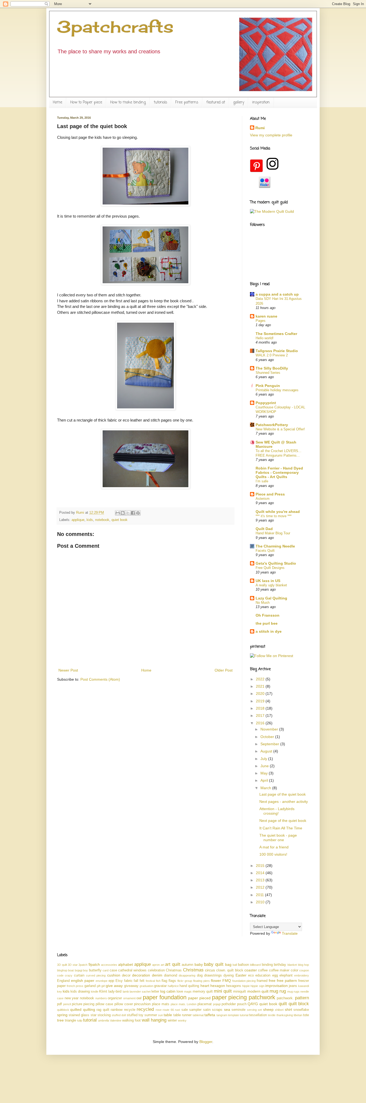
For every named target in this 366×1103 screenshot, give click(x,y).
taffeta (209, 1015)
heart (204, 985)
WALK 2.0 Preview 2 (272, 355)
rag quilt (102, 1010)
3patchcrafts (115, 26)
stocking (104, 1015)
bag (228, 964)
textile (271, 1015)
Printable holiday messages (277, 390)
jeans (293, 986)
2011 (260, 895)
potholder (229, 1004)
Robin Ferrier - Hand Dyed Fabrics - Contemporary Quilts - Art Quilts (279, 472)
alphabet (125, 964)
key (59, 991)
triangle (70, 1020)
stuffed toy (135, 1015)
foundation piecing (244, 980)
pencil (67, 1004)
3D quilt (62, 964)
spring (62, 1015)
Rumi (260, 128)
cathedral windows (132, 970)
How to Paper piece (86, 102)
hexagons (233, 986)
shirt (288, 1009)
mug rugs (293, 991)
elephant (286, 975)
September (270, 744)
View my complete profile (271, 135)
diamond (170, 975)
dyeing (228, 975)
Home (57, 102)
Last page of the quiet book (282, 794)
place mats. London (184, 1004)
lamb (126, 991)
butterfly (95, 970)
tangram (221, 1015)
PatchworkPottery (272, 425)
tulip (79, 1020)
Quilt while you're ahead (278, 511)
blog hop (303, 964)
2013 (261, 880)
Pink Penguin (268, 385)
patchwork (262, 997)
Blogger (205, 1041)
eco (251, 975)
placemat (204, 1004)
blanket (292, 964)
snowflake (301, 1010)
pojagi (217, 1004)
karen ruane (266, 316)
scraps (217, 1010)
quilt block (299, 1003)
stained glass (79, 1015)
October (267, 737)
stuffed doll (119, 1015)
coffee (263, 970)
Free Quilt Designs (270, 568)
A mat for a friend (274, 847)
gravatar (160, 986)
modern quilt (257, 991)
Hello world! (265, 338)
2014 (261, 873)
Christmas (193, 969)
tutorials (160, 102)
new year (72, 998)
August (266, 751)
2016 (261, 723)
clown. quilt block (229, 970)
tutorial (90, 1020)
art (162, 964)
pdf (59, 1004)
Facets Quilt (265, 551)
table (168, 1015)
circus (210, 970)
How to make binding (128, 102)
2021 (261, 686)
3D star (73, 964)
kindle (94, 991)
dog (200, 975)
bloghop (62, 970)
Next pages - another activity (283, 801)
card (106, 970)
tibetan (298, 1015)
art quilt (172, 964)
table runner (182, 1015)
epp (111, 981)
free (272, 980)
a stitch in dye (269, 631)
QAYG (253, 1004)
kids (90, 520)
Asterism (263, 499)
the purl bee (267, 623)
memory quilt (203, 991)
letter (155, 991)
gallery (238, 102)
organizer (115, 998)
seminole (238, 1010)
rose (159, 1009)
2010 (261, 902)
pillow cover (123, 1004)
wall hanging (154, 1020)
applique (78, 520)
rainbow (116, 1010)
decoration (141, 975)
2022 (261, 679)
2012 (261, 887)
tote (306, 1015)
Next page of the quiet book (282, 820)
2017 (261, 715)
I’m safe (262, 481)
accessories (109, 964)
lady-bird (114, 991)
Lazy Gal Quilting (271, 598)
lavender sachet (140, 991)
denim (157, 975)
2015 (261, 865)
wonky (182, 1020)
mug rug (278, 991)
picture (77, 1004)
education (262, 975)
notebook (102, 520)
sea (227, 1009)
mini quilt (223, 991)
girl (103, 986)
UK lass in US (268, 581)
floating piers (201, 980)
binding (267, 965)
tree (60, 1020)
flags (172, 981)
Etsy (119, 981)
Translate (290, 933)
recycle (129, 1010)
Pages (261, 321)
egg (275, 975)
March (266, 788)
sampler (195, 1010)
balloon (243, 965)
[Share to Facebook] (133, 513)
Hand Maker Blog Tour (273, 533)
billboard (255, 964)
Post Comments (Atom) (100, 679)
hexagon (217, 985)
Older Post (224, 670)
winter (172, 1020)
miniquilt (239, 991)
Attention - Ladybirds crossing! (276, 811)
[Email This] (117, 513)
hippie (246, 986)
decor (126, 975)
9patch (94, 964)
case (113, 970)
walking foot (131, 1020)
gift (98, 986)
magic (188, 991)
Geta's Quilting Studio (276, 563)
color (294, 970)
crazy (68, 975)
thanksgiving (285, 1015)
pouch (242, 1004)
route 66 (168, 1009)
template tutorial (238, 1015)
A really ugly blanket (271, 585)
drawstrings (213, 975)
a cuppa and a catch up (277, 294)
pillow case (104, 1004)
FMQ (226, 980)
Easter (241, 975)
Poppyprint (266, 403)
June (265, 766)
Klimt (103, 991)
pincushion (142, 1004)
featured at (215, 102)
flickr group (184, 980)
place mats (160, 1004)
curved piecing (96, 975)
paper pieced (199, 998)
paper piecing (229, 997)
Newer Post (68, 670)
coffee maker (279, 970)
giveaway (131, 986)
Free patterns (186, 102)
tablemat (198, 1015)
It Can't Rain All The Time (280, 828)
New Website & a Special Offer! (280, 429)
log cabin (167, 991)
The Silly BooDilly (272, 368)
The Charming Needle (275, 546)
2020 (261, 693)
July (264, 759)
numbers (101, 998)
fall (136, 981)
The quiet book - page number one (278, 837)
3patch (83, 964)
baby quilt (213, 964)
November (269, 729)
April (264, 780)
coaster (250, 970)
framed (262, 981)
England (63, 981)
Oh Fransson (267, 615)
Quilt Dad (264, 529)
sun (160, 1015)
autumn (187, 965)
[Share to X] (127, 513)
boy (85, 970)
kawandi (303, 986)
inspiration (261, 102)
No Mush (263, 603)
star (93, 1015)
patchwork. (285, 998)
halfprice (173, 986)
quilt (283, 1003)
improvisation (276, 985)
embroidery (301, 975)
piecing (88, 1004)
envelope (101, 980)
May (264, 773)
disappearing (187, 975)
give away (114, 985)
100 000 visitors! (273, 854)
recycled (145, 1009)
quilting (89, 1009)
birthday (280, 965)
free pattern (287, 980)
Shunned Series (268, 373)
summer (150, 1015)
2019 (261, 701)
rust (177, 1009)
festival (150, 980)
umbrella (103, 1020)
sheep (268, 1009)
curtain (79, 975)
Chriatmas (174, 970)
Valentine (115, 1020)
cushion (113, 975)
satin (207, 1010)
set (260, 1009)
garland (90, 986)
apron (156, 964)
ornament (129, 998)
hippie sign (257, 986)
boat (71, 970)
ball (235, 964)
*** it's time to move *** (274, 516)
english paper (82, 980)
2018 (261, 708)
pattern (302, 997)
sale (184, 1010)
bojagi (78, 970)
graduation (146, 986)
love (180, 991)
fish (158, 980)
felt (142, 981)
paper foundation (164, 997)
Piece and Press (270, 494)
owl (138, 998)
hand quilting (189, 986)
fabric (128, 981)
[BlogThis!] (122, 513)
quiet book (119, 520)
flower (216, 980)
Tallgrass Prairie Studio (277, 351)
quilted (75, 1009)
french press (75, 986)
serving (252, 1009)
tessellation (258, 1015)
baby (199, 964)
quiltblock (63, 1009)
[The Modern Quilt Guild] (272, 211)
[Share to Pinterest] (138, 513)
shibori (279, 1009)
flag (164, 981)
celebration (156, 970)
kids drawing (80, 991)
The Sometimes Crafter (276, 333)
